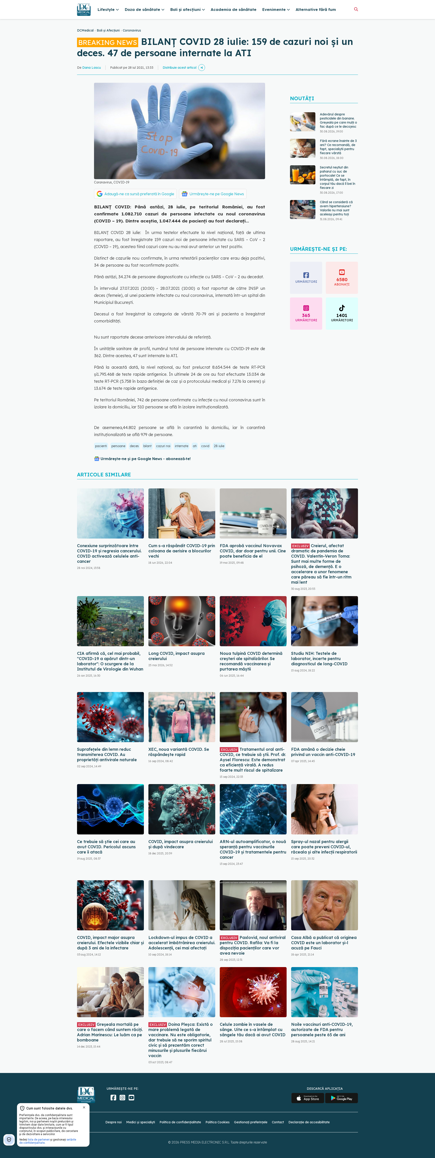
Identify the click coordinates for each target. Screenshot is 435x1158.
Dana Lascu (91, 68)
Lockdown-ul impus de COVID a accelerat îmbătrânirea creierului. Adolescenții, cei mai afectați (181, 943)
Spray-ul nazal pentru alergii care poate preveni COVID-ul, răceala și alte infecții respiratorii (324, 847)
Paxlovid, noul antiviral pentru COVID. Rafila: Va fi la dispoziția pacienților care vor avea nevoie (253, 945)
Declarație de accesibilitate (309, 1122)
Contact (278, 1122)
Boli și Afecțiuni (108, 30)
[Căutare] (356, 9)
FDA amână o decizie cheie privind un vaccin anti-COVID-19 (323, 752)
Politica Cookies (217, 1122)
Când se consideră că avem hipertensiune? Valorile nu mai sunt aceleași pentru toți (336, 208)
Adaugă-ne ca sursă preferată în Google (139, 194)
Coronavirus (132, 30)
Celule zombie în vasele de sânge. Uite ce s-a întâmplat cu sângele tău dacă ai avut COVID (252, 1029)
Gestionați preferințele (250, 1122)
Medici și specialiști (140, 1122)
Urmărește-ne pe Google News (216, 194)
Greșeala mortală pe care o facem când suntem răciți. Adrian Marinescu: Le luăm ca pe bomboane (110, 1032)
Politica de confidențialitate (180, 1122)
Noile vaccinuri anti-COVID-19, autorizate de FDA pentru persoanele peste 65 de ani (322, 1029)
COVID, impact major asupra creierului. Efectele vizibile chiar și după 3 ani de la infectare (110, 943)
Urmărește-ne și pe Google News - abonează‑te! (146, 458)
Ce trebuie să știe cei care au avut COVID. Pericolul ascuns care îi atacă (106, 847)
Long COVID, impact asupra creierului (176, 656)
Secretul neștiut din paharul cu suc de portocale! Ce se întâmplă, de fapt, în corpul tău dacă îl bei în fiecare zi (337, 177)
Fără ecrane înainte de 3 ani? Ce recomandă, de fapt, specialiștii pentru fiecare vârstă (338, 147)
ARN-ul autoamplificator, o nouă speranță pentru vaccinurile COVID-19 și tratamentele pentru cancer (253, 849)
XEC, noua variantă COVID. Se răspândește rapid (178, 752)
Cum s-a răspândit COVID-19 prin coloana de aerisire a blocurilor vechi (181, 551)
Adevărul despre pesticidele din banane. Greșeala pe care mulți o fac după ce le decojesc (338, 120)
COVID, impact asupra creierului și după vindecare (180, 844)
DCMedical (85, 30)
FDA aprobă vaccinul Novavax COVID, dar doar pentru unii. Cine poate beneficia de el (253, 551)
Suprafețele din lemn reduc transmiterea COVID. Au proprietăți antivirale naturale (107, 754)
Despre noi (113, 1122)
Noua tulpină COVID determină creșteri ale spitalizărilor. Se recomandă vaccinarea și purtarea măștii (251, 661)
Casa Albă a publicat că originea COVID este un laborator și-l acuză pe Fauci (324, 943)
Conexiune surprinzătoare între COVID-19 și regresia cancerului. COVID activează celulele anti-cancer (109, 553)
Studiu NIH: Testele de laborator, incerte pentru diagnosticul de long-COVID (319, 658)
